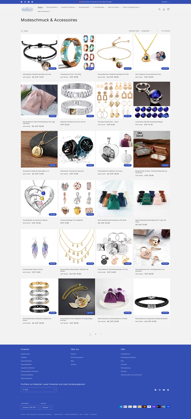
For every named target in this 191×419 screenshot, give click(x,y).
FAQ (122, 361)
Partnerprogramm (77, 357)
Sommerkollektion (27, 375)
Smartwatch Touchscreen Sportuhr (72, 171)
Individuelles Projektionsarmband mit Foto (37, 74)
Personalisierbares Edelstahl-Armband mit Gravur (37, 319)
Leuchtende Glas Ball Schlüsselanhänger (149, 122)
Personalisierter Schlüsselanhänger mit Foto (113, 269)
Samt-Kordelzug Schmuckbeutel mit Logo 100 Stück (150, 221)
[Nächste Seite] (101, 334)
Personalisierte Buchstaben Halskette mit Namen (74, 270)
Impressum (93, 414)
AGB (81, 414)
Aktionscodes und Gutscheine (131, 375)
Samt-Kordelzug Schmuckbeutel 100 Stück (112, 220)
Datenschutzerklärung (71, 414)
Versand (124, 371)
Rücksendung (126, 368)
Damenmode (25, 354)
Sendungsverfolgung (128, 357)
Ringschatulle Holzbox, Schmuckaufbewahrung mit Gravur (151, 171)
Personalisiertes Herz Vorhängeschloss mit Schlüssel (150, 270)
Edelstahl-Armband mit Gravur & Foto (73, 122)
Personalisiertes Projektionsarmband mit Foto (113, 74)
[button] (41, 7)
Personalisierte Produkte (29, 371)
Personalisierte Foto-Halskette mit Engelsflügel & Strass (76, 319)
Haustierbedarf (26, 364)
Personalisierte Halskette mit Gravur (110, 171)
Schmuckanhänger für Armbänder (71, 220)
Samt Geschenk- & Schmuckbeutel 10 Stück (112, 318)
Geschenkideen (26, 361)
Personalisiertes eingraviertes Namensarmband (151, 318)
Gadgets (24, 357)
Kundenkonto (125, 354)
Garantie (124, 364)
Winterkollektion (26, 378)
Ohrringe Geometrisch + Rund (108, 122)
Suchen (73, 354)
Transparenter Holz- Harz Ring (70, 74)
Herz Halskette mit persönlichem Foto (148, 74)
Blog (72, 361)
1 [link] (90, 334)
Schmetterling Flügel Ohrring (32, 269)
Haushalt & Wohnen (27, 368)
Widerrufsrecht (58, 414)
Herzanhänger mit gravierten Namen (35, 220)
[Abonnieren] (54, 389)
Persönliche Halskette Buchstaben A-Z (36, 171)
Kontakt (73, 364)
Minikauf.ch (34, 414)
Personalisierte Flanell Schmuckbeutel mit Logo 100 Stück (39, 122)
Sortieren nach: (134, 31)
